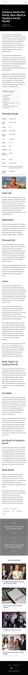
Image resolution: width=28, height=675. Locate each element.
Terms (9, 665)
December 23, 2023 (7, 655)
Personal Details (7, 95)
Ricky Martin (19, 511)
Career (5, 101)
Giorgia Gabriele (6, 511)
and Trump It (5, 508)
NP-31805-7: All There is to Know (12, 630)
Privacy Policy (16, 665)
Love (13, 511)
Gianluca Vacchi (14, 508)
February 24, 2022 (7, 609)
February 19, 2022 (7, 631)
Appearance (6, 98)
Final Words (6, 107)
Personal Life (7, 99)
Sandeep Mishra (6, 25)
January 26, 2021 (6, 584)
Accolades (6, 104)
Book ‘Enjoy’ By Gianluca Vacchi (11, 103)
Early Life (6, 96)
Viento (4, 513)
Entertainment (5, 9)
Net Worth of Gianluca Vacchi (10, 106)
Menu (2, 2)
